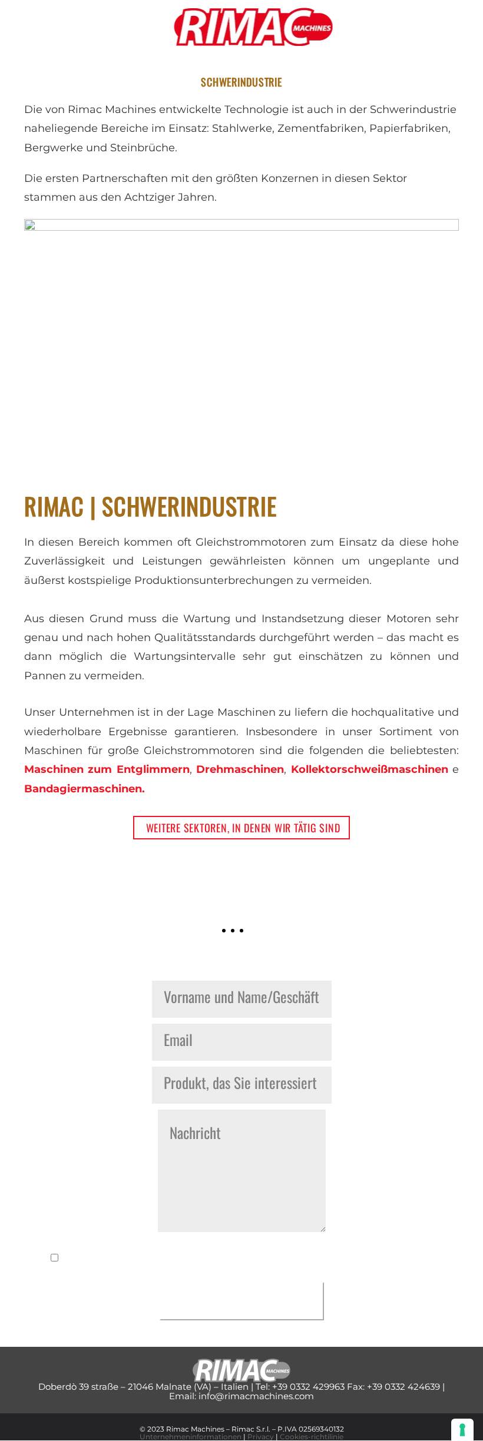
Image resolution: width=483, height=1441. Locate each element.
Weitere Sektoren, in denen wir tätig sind (243, 827)
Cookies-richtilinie (311, 1436)
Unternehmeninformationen (191, 1436)
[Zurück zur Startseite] (253, 26)
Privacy (260, 1436)
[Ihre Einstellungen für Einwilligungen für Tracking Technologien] (462, 1430)
